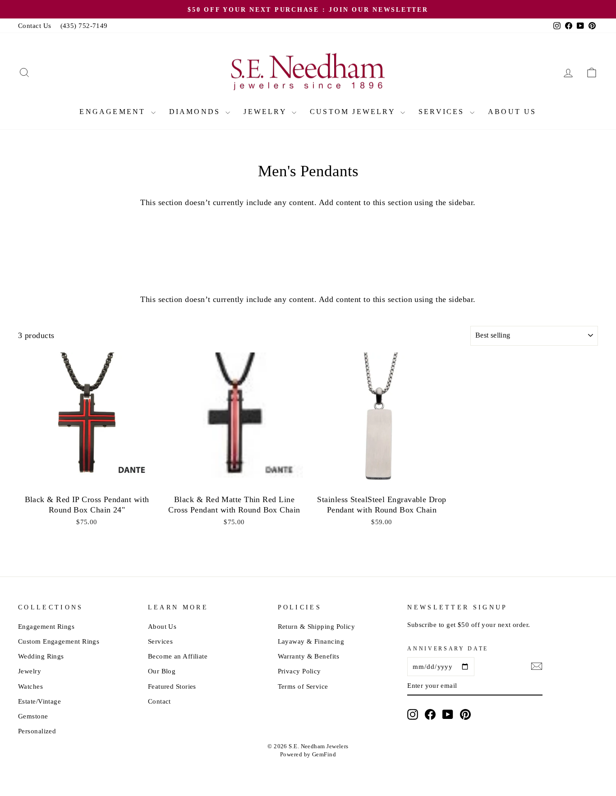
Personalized (37, 731)
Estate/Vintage (39, 701)
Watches (30, 686)
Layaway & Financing (311, 641)
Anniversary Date (447, 648)
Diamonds (196, 111)
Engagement (113, 111)
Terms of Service (303, 686)
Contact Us (34, 25)
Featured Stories (172, 686)
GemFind (324, 754)
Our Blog (162, 671)
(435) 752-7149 (84, 25)
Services (443, 111)
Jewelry (267, 111)
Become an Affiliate (178, 656)
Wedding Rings (41, 656)
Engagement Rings (46, 626)
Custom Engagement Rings (58, 641)
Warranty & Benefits (309, 656)
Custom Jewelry (354, 111)
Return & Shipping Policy (316, 626)
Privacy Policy (299, 671)
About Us (512, 111)
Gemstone (33, 716)
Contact (159, 701)
